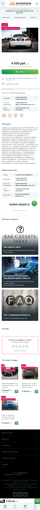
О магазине (6, 445)
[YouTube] (15, 494)
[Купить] (16, 391)
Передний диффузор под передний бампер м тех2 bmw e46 (10, 385)
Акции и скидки (7, 433)
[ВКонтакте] (20, 494)
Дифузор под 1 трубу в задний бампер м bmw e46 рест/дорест (29, 385)
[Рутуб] (25, 494)
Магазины (5, 439)
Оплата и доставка (8, 458)
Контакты (5, 464)
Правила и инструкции (10, 452)
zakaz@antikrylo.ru (22, 473)
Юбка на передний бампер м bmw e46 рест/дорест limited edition (8, 418)
